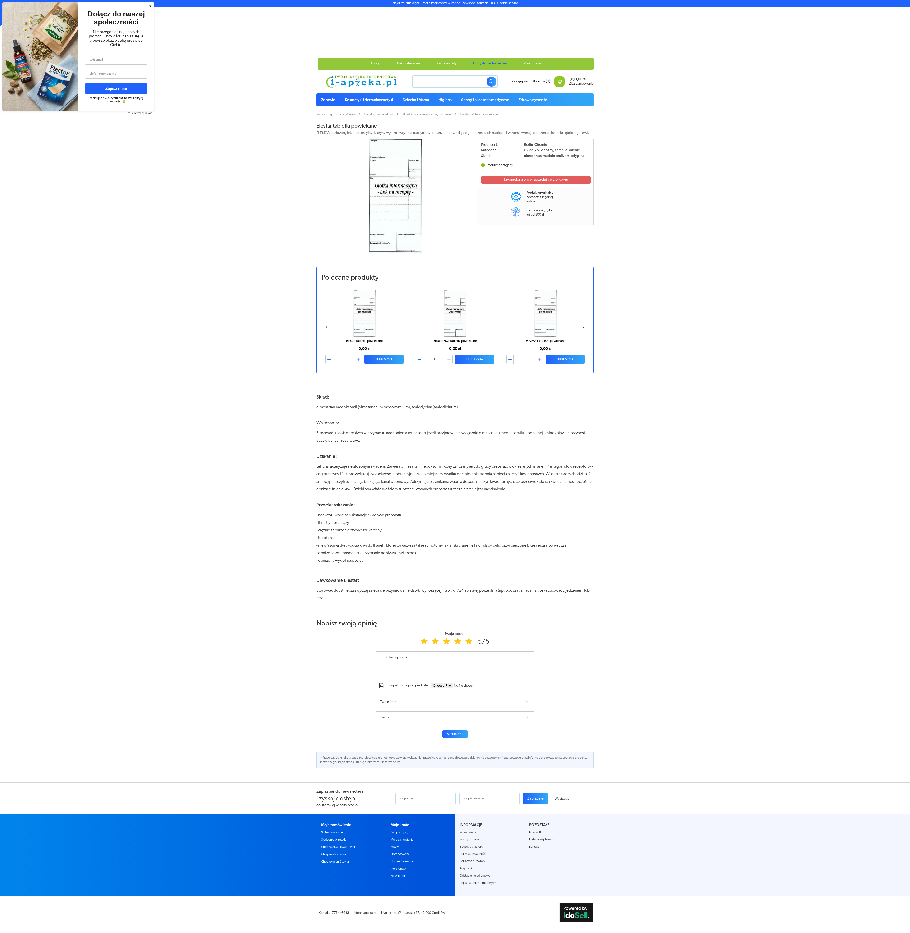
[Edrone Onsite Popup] (455, 466)
